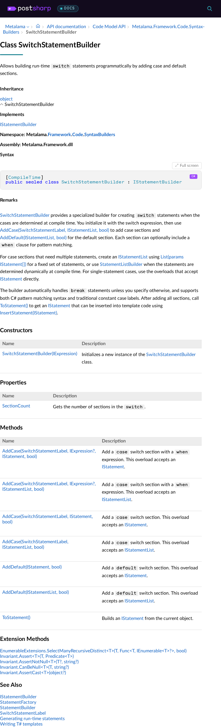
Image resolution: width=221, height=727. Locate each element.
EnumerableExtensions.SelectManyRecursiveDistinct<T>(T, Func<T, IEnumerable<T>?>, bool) (93, 651)
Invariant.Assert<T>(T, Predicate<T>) (37, 656)
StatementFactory (18, 702)
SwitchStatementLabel (23, 713)
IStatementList (133, 257)
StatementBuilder (17, 707)
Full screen (189, 166)
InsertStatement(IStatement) (28, 313)
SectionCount (16, 406)
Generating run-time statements (32, 718)
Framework (59, 134)
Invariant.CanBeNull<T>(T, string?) (34, 667)
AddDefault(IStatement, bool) (32, 567)
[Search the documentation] (209, 8)
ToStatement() (14, 305)
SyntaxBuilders (99, 134)
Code (77, 134)
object (6, 99)
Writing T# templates (21, 724)
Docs (69, 8)
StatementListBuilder (121, 264)
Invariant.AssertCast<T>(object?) (33, 672)
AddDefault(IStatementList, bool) (33, 237)
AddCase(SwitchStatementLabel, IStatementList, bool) (54, 230)
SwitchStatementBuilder (24, 215)
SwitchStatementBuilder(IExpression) (39, 353)
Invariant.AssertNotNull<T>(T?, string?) (39, 662)
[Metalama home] (29, 8)
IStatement (11, 279)
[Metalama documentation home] (38, 26)
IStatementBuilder (18, 124)
